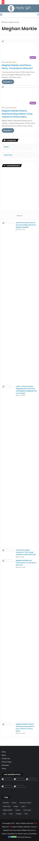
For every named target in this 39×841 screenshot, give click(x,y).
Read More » (7, 82)
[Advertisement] (19, 188)
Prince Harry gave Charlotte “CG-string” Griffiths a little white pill (26, 552)
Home (5, 22)
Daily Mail (6, 802)
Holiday (16, 806)
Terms (4, 768)
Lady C (23, 806)
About (4, 755)
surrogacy (19, 814)
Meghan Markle (7, 810)
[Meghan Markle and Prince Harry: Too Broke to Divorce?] (8, 640)
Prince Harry (27, 810)
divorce (14, 802)
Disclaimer (5, 765)
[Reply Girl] (19, 8)
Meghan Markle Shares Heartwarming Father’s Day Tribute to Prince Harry (17, 113)
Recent (19, 216)
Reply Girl (5, 827)
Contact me (6, 758)
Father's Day (7, 806)
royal (4, 814)
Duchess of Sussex (25, 802)
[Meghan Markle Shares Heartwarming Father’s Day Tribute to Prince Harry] (8, 727)
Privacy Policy (7, 762)
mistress (17, 810)
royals (11, 814)
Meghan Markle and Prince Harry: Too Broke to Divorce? (17, 67)
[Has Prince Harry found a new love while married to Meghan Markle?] (8, 303)
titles (26, 814)
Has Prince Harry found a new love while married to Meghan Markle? (26, 225)
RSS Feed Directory (24, 837)
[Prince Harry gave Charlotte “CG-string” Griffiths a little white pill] (8, 553)
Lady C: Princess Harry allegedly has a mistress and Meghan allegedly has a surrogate (26, 389)
